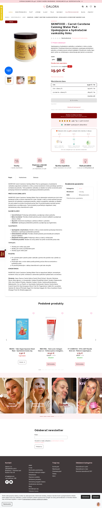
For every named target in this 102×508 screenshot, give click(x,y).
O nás (30, 467)
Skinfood (54, 21)
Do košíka (75, 100)
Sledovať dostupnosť (73, 107)
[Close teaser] (5, 250)
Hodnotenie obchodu (35, 484)
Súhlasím (96, 497)
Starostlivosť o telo (82, 469)
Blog (30, 486)
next (95, 340)
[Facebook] (7, 482)
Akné (80, 188)
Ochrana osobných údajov (37, 472)
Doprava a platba (34, 477)
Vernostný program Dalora (37, 482)
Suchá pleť (55, 466)
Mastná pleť (56, 469)
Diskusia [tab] (35, 177)
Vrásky (54, 473)
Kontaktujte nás (34, 489)
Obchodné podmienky (36, 470)
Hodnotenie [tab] (22, 177)
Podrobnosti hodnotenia (79, 38)
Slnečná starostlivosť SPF (84, 471)
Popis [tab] (10, 177)
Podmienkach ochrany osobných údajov (34, 499)
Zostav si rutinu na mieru (74, 115)
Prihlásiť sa (39, 446)
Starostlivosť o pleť (82, 466)
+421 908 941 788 (10, 478)
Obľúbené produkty (35, 479)
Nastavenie (7, 504)
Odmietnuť (85, 497)
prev (6, 340)
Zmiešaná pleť (56, 471)
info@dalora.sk (9, 476)
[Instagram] (11, 482)
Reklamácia (32, 475)
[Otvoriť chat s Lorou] (98, 504)
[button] (2, 254)
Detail (21, 362)
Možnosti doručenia (57, 77)
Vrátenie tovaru (33, 491)
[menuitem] (10, 12)
